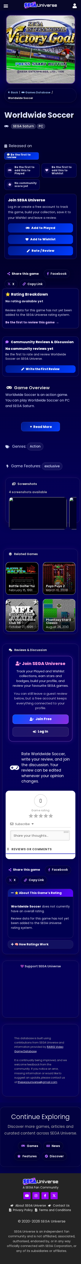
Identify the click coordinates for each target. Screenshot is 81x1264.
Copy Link (35, 284)
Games (32, 1146)
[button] (5, 5)
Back (14, 92)
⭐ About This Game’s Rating (38, 893)
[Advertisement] (40, 992)
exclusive (52, 466)
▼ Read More (40, 426)
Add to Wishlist (43, 239)
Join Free (43, 719)
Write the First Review (43, 369)
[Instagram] (36, 1195)
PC (41, 126)
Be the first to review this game (30, 322)
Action (35, 446)
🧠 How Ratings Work (32, 944)
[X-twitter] (54, 1195)
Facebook (59, 274)
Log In (43, 731)
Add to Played (43, 228)
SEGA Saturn (23, 126)
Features (29, 1156)
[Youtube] (26, 1195)
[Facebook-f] (45, 1195)
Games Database (37, 92)
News (56, 1146)
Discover (57, 1156)
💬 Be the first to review (19, 156)
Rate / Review (43, 250)
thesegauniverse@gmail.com (37, 1082)
